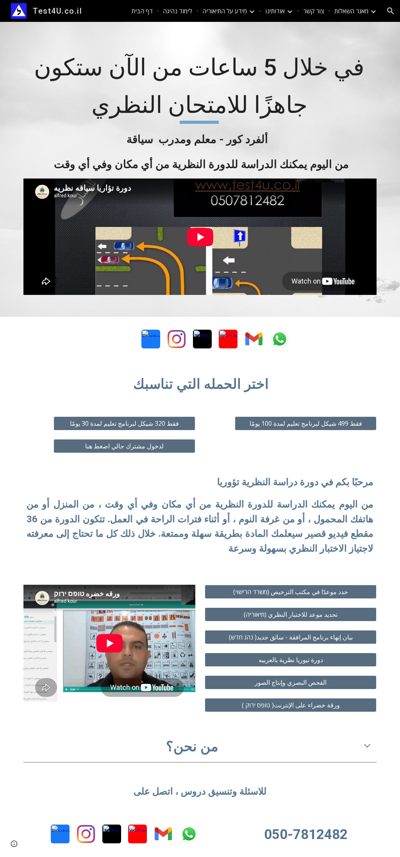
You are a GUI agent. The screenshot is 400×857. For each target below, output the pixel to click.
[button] (390, 11)
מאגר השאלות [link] (351, 11)
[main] (200, 111)
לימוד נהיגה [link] (177, 11)
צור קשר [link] (313, 11)
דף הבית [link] (142, 11)
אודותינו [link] (275, 11)
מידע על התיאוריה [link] (224, 11)
